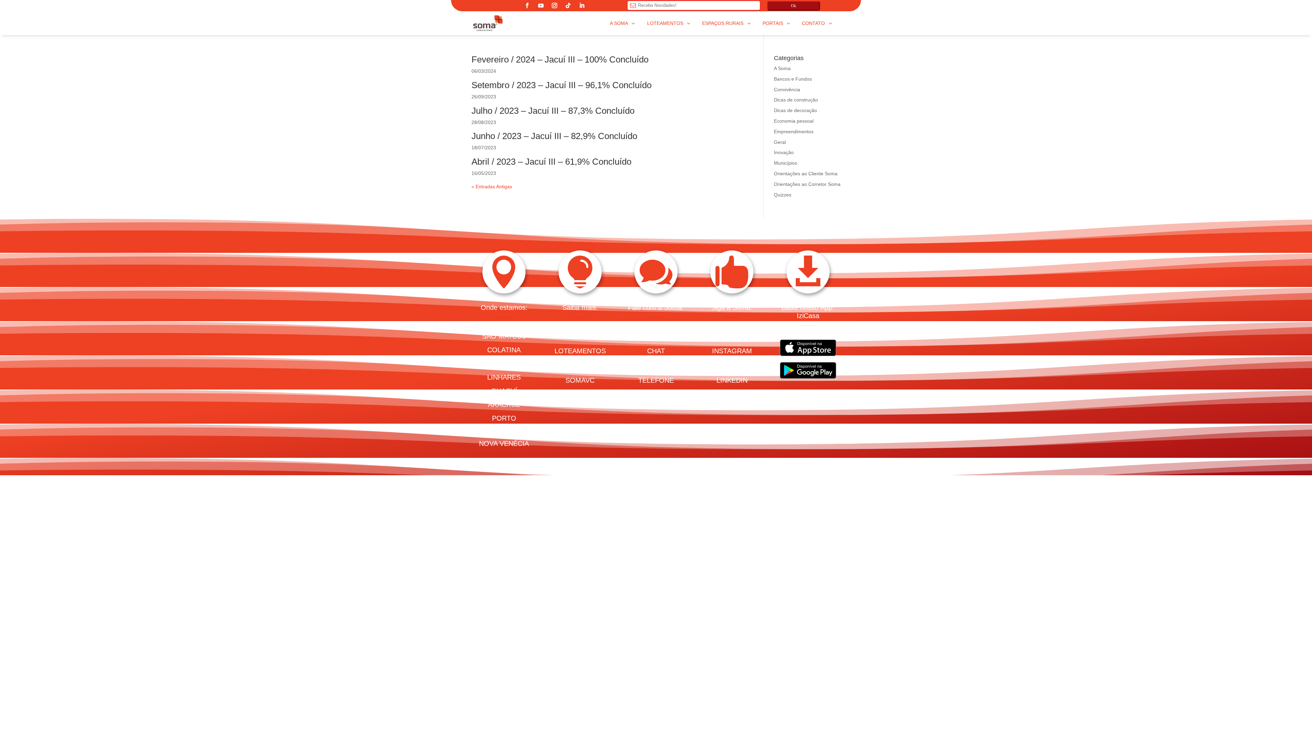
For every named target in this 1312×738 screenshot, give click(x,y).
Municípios (785, 163)
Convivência (787, 89)
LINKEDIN (732, 380)
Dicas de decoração (795, 110)
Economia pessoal (794, 121)
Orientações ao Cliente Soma (805, 173)
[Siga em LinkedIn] (581, 5)
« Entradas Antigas (492, 186)
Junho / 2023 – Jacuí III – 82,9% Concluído (554, 136)
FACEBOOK (732, 336)
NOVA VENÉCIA (504, 443)
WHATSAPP (655, 365)
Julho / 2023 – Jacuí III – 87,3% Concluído (553, 111)
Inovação (784, 152)
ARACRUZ (504, 404)
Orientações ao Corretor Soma (807, 184)
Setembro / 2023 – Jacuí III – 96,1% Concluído (562, 85)
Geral (780, 142)
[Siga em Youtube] (540, 5)
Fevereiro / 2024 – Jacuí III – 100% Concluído (560, 59)
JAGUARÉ (504, 363)
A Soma (782, 68)
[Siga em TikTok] (568, 5)
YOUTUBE (732, 365)
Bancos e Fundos (793, 79)
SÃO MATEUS (504, 336)
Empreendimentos (794, 131)
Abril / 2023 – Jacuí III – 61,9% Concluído (551, 161)
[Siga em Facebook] (527, 5)
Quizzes (782, 194)
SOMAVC (579, 380)
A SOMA (580, 336)
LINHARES (504, 377)
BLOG (580, 365)
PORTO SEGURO (504, 424)
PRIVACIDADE (656, 395)
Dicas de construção (796, 99)
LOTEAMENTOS (580, 351)
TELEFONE (656, 380)
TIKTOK (732, 395)
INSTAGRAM (732, 351)
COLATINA (504, 350)
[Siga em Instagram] (554, 5)
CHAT (656, 351)
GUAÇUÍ (504, 391)
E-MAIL (655, 336)
